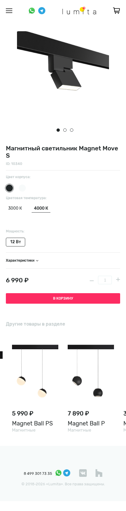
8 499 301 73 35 (38, 473)
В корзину (63, 298)
